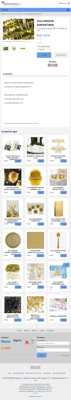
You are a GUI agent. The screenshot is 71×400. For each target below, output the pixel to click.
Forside (3, 14)
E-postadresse (41, 340)
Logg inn (41, 330)
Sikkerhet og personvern (34, 373)
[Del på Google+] (52, 65)
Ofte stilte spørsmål (59, 373)
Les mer (36, 391)
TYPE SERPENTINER (43, 46)
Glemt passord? (65, 355)
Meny (6, 10)
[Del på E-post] (55, 65)
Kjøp (45, 55)
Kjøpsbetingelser (18, 373)
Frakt (9, 373)
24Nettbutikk (39, 396)
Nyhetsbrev (47, 373)
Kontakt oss (50, 330)
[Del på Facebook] (49, 65)
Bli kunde (26, 330)
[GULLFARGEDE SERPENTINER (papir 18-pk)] (18, 29)
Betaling (34, 330)
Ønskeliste (61, 55)
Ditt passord (40, 347)
